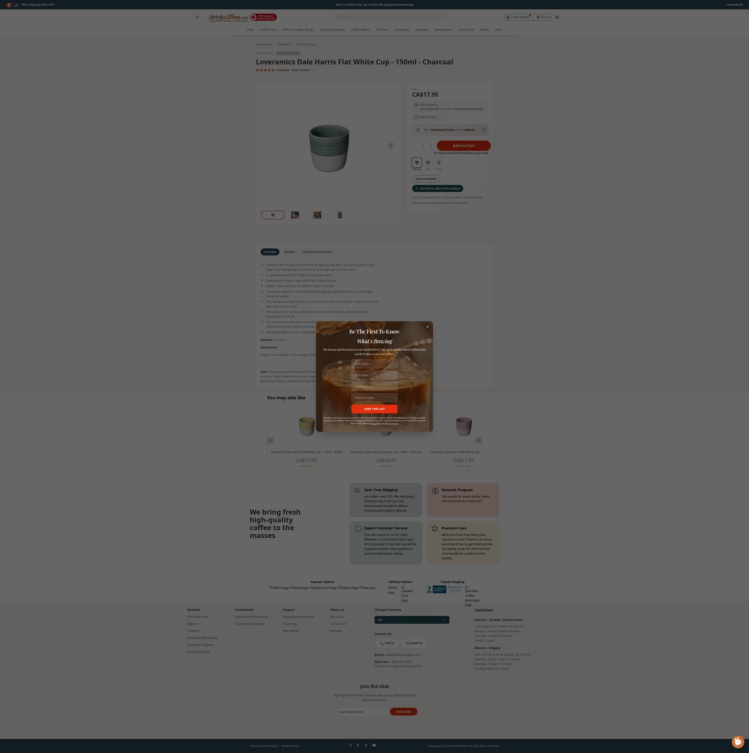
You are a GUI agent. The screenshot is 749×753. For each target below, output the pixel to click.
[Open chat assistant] (738, 742)
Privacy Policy (375, 423)
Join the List (374, 409)
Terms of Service (391, 423)
